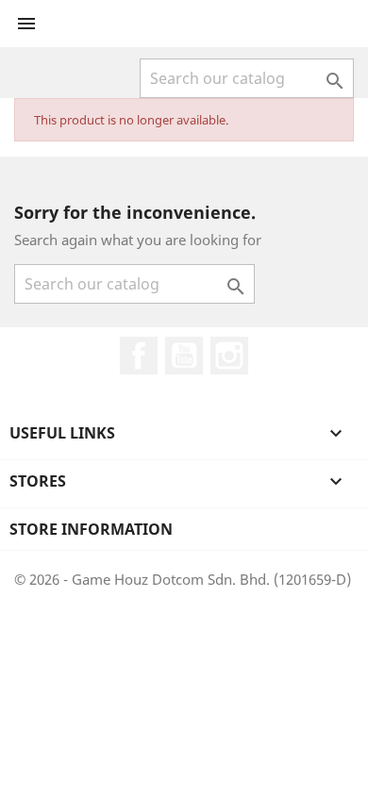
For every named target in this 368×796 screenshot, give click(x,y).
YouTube (184, 355)
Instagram (229, 355)
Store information (91, 529)
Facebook (139, 355)
